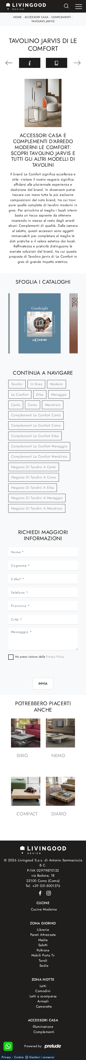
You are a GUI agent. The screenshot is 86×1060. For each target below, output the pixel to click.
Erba (39, 394)
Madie (43, 940)
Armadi (43, 1001)
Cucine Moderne (44, 909)
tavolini (17, 384)
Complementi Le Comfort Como (36, 425)
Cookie (19, 1057)
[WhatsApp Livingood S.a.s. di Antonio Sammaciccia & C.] (8, 1046)
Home (17, 17)
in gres (36, 384)
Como (32, 404)
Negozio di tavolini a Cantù (33, 467)
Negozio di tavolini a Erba (32, 487)
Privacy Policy (55, 656)
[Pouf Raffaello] (77, 62)
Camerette (44, 1006)
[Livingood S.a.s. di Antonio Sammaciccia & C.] (43, 849)
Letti (43, 985)
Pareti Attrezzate (43, 934)
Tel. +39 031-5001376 (43, 885)
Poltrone (43, 950)
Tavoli (43, 960)
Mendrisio (53, 404)
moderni (56, 384)
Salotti (43, 945)
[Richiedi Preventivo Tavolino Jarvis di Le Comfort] (29, 63)
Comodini (42, 990)
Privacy (6, 1057)
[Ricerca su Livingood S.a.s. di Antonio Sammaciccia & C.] (66, 6)
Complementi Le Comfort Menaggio (39, 446)
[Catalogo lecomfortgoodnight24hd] (40, 323)
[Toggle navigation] (78, 6)
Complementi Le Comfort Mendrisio (39, 456)
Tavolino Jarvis (43, 21)
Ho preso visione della (39, 656)
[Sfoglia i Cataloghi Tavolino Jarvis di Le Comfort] (56, 63)
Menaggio (59, 394)
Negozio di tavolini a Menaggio (37, 497)
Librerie (43, 929)
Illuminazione (43, 1026)
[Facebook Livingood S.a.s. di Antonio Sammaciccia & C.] (39, 892)
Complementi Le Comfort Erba (35, 435)
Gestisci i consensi (41, 1057)
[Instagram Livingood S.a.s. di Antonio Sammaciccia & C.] (47, 892)
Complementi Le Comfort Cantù (36, 415)
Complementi (61, 17)
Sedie (43, 965)
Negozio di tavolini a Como (33, 477)
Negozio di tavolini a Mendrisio (36, 508)
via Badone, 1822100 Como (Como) (43, 878)
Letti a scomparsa (43, 996)
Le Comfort (19, 394)
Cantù (15, 404)
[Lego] (10, 62)
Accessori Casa (37, 17)
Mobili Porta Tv (43, 955)
